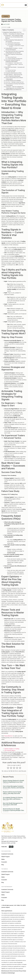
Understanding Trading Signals (13, 42)
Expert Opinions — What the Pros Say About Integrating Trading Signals (14, 75)
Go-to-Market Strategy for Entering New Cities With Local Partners (13, 798)
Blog (2, 864)
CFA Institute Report (9, 750)
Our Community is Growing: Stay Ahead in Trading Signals (15, 84)
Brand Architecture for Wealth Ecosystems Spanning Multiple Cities (13, 809)
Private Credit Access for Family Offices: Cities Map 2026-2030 (12, 792)
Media (3, 859)
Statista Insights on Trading (11, 748)
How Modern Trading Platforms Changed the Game (16, 46)
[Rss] (12, 847)
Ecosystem (4, 862)
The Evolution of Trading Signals (14, 44)
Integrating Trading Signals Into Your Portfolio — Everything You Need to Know (13, 33)
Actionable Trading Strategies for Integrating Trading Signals (13, 60)
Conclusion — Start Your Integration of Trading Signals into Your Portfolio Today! (15, 87)
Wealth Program (5, 856)
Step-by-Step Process (11, 57)
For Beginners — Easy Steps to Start (14, 62)
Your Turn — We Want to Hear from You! (15, 82)
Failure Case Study (11, 71)
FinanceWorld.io (8, 736)
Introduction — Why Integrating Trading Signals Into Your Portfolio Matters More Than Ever (14, 37)
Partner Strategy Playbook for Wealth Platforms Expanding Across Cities (13, 781)
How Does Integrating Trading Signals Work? (14, 55)
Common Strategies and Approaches (15, 58)
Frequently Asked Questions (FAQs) (14, 73)
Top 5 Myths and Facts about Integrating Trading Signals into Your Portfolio (15, 52)
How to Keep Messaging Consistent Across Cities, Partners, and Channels (13, 786)
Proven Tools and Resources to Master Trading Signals (14, 78)
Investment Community (7, 854)
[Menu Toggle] (26, 5)
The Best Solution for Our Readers (13, 80)
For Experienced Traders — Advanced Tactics (15, 65)
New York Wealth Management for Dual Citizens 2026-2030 (13, 804)
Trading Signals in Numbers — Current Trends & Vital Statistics (14, 49)
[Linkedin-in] (10, 847)
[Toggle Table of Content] (23, 30)
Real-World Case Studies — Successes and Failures (14, 68)
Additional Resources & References (13, 89)
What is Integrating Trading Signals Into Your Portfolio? (14, 40)
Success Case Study (11, 70)
